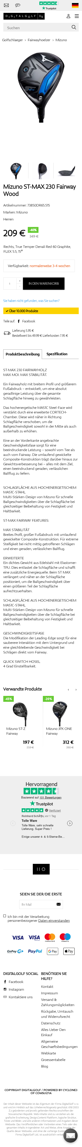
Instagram (16, 989)
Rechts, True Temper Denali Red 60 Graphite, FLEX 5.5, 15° (37, 249)
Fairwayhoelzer (39, 39)
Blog (44, 1066)
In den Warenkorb (44, 283)
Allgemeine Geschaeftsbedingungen (59, 1044)
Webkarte (48, 1053)
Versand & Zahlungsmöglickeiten (57, 1002)
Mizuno (61, 39)
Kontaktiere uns (21, 997)
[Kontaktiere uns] (6, 5)
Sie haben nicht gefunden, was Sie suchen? (31, 301)
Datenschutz (50, 1023)
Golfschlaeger (12, 39)
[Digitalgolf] (41, 869)
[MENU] (76, 16)
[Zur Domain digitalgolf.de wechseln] (75, 5)
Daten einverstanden (54, 920)
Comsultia (43, 1093)
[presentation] (68, 689)
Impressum (49, 993)
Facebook (28, 321)
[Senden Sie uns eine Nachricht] (18, 5)
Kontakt (47, 986)
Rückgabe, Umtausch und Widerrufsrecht (57, 1014)
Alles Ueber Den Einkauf (53, 1032)
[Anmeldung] (68, 16)
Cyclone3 (70, 1090)
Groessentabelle (53, 1059)
